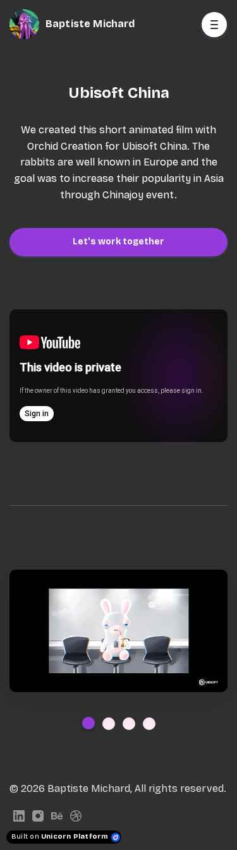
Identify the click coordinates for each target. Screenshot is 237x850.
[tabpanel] (118, 631)
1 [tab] (88, 723)
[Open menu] (214, 25)
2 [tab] (108, 723)
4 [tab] (149, 723)
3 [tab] (129, 723)
